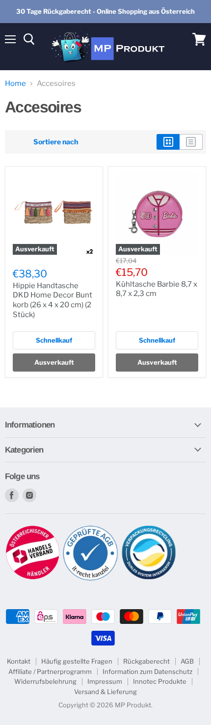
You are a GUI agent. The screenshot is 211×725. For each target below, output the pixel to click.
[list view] (191, 142)
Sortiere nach (55, 142)
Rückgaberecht (146, 661)
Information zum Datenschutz (147, 671)
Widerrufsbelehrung (45, 681)
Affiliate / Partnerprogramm (50, 671)
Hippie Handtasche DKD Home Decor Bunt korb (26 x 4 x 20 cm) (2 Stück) (52, 300)
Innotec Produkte (159, 681)
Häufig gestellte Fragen (76, 661)
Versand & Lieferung (105, 692)
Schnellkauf (54, 340)
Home (15, 84)
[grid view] (168, 142)
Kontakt (18, 661)
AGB (187, 661)
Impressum (104, 681)
